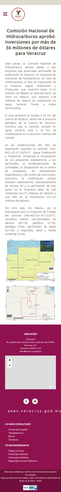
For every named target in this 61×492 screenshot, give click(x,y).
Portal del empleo (18, 429)
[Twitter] (35, 401)
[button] (5, 14)
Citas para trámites (18, 457)
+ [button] (10, 360)
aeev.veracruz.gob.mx (30, 411)
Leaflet (52, 388)
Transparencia (15, 433)
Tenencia (13, 439)
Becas (11, 436)
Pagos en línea (16, 450)
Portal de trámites (18, 454)
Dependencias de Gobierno (22, 460)
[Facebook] (26, 401)
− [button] (10, 365)
